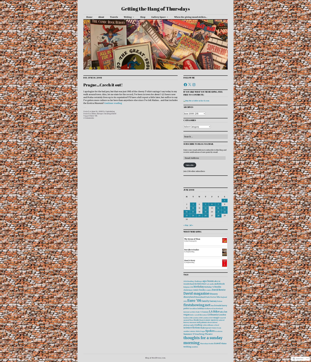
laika (222, 312)
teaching (199, 334)
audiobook (219, 284)
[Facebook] (185, 85)
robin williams (208, 325)
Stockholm (218, 331)
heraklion (193, 308)
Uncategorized (110, 114)
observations (212, 322)
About (101, 17)
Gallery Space (158, 17)
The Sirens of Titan (192, 239)
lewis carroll (194, 315)
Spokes (210, 331)
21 (218, 212)
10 (193, 208)
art (208, 284)
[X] (190, 85)
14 (218, 208)
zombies (195, 347)
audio (212, 284)
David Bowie (218, 290)
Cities (93, 114)
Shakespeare (206, 328)
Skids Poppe (200, 331)
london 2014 (187, 318)
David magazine (196, 293)
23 (187, 216)
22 (225, 212)
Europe (100, 114)
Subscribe (190, 165)
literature (203, 315)
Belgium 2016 (188, 287)
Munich (202, 320)
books (218, 287)
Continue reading (113, 103)
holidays (201, 309)
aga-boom (208, 281)
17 (193, 212)
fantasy (213, 301)
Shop (142, 17)
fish (212, 306)
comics (209, 290)
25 (199, 216)
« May (185, 225)
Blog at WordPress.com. (155, 358)
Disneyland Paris (202, 297)
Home (89, 17)
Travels (114, 17)
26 (205, 216)
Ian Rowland (218, 308)
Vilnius (224, 344)
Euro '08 (93, 116)
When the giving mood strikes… (190, 17)
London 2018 (197, 318)
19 (205, 212)
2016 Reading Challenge (192, 281)
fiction (219, 301)
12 (205, 208)
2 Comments (88, 118)
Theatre (209, 334)
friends (217, 305)
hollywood (209, 308)
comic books (199, 290)
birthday (199, 286)
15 (224, 208)
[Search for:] (205, 137)
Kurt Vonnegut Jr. (191, 241)
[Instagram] (194, 85)
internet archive (189, 312)
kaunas (206, 312)
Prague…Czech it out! (103, 84)
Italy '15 (199, 312)
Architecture (200, 284)
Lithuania (213, 314)
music (207, 320)
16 (187, 212)
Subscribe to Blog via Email (198, 144)
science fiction (191, 327)
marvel (223, 318)
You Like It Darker (191, 250)
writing (187, 346)
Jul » (191, 225)
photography (188, 325)
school (216, 325)
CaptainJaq (110, 111)
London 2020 (208, 318)
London (222, 315)
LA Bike (214, 311)
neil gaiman (202, 322)
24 (193, 216)
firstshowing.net (196, 305)
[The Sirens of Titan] (224, 242)
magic (216, 317)
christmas (187, 290)
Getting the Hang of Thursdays (155, 8)
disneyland (189, 297)
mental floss (188, 320)
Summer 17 (189, 334)
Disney (214, 293)
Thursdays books (207, 343)
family (205, 301)
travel (217, 343)
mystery (214, 320)
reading (198, 325)
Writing (128, 17)
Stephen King (190, 252)
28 (218, 216)
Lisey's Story (189, 260)
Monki (196, 320)
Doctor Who (215, 297)
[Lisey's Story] (224, 266)
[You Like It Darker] (224, 255)
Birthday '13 (209, 287)
